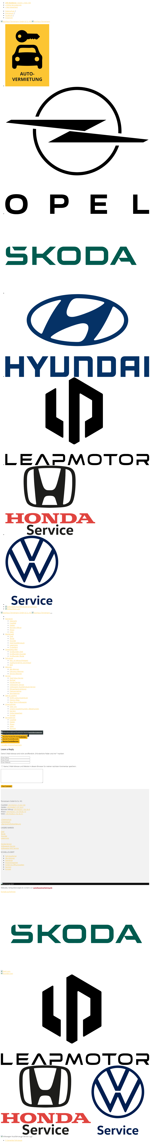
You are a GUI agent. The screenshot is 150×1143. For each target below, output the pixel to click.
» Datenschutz (6, 819)
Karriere (13, 711)
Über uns (13, 706)
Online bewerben (16, 713)
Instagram (9, 17)
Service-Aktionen (16, 673)
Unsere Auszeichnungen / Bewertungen (24, 709)
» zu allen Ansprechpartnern (11, 745)
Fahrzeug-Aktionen (17, 671)
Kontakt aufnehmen (8, 891)
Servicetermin (15, 693)
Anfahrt (23, 737)
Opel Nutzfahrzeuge (17, 643)
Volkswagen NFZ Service (10, 848)
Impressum (9, 13)
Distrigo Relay (15, 700)
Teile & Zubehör (11, 695)
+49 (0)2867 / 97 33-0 (15, 807)
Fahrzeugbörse (10, 856)
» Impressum (5, 822)
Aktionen (8, 667)
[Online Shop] (12, 609)
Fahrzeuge (9, 658)
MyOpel (12, 680)
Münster (13, 728)
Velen (12, 632)
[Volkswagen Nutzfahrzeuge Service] (21, 606)
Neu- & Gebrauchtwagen (19, 660)
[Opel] (77, 213)
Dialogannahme (15, 691)
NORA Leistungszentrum (19, 698)
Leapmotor (14, 645)
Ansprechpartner (11, 862)
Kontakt (12, 715)
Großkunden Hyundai (18, 654)
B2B (11, 665)
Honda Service (15, 682)
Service (7, 676)
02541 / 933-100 (18, 3)
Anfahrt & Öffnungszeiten (14, 865)
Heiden (12, 625)
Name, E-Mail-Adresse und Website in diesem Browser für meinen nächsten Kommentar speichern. (40, 766)
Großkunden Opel (16, 651)
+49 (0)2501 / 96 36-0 (21, 809)
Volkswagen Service (17, 684)
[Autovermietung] (27, 86)
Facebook (9, 15)
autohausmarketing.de (42, 888)
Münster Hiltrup (15, 627)
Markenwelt (9, 634)
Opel (11, 636)
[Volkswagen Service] (31, 604)
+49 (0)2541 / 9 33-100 (16, 805)
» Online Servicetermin (13, 5)
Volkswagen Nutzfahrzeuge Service (22, 687)
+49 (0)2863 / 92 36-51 (14, 814)
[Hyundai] (77, 376)
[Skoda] (71, 293)
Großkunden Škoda (17, 656)
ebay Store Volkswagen (18, 702)
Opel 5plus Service (16, 678)
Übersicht (13, 621)
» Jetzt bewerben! (11, 7)
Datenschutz (10, 11)
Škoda (3, 834)
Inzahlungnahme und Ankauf (20, 662)
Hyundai (13, 641)
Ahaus (12, 630)
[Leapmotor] (77, 464)
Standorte (9, 619)
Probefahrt (14, 647)
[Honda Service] (50, 534)
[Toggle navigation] (51, 613)
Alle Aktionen (10, 858)
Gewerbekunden (11, 649)
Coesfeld (13, 623)
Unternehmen (10, 704)
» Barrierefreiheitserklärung (11, 824)
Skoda (12, 638)
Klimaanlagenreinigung (18, 689)
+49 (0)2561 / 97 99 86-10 (16, 811)
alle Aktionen (14, 669)
